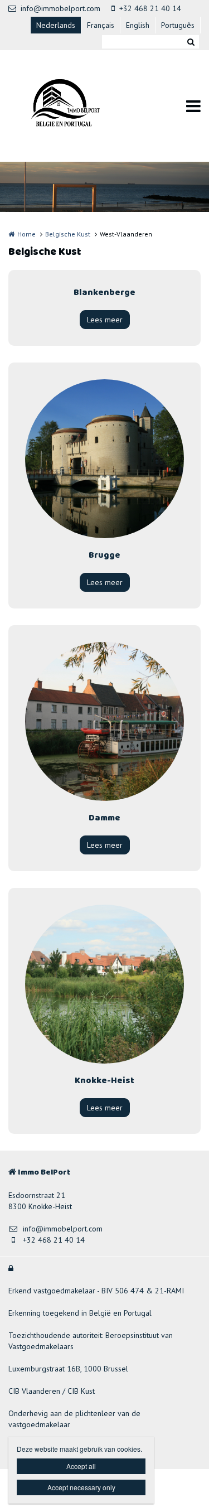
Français (100, 25)
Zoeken (190, 42)
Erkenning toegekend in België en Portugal (80, 1313)
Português (178, 25)
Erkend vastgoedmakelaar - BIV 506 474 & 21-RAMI (96, 1291)
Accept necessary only (81, 1487)
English (137, 25)
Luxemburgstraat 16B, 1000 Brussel (68, 1369)
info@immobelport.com (60, 8)
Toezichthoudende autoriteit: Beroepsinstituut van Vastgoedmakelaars (90, 1340)
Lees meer (105, 320)
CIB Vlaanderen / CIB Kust (51, 1391)
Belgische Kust (67, 234)
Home (26, 234)
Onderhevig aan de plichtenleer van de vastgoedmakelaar (74, 1418)
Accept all (81, 1466)
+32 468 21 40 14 (150, 8)
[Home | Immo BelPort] (76, 106)
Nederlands (55, 25)
